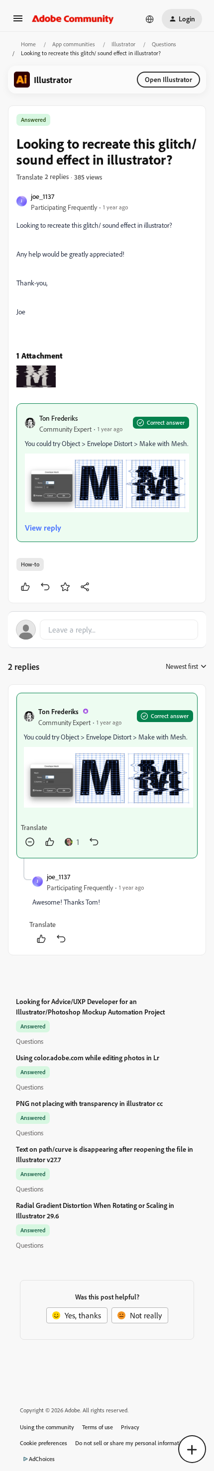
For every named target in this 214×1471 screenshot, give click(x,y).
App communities (73, 44)
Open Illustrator (168, 79)
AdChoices (42, 1459)
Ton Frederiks (58, 418)
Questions (164, 44)
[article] (107, 775)
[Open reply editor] (107, 629)
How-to (30, 564)
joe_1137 (42, 196)
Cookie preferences (43, 1443)
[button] (18, 21)
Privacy (130, 1427)
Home (28, 44)
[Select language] (150, 19)
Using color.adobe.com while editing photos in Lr (87, 1057)
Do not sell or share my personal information (131, 1443)
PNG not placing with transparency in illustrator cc (89, 1103)
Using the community (47, 1427)
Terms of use (97, 1427)
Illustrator (123, 44)
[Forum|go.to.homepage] (73, 19)
